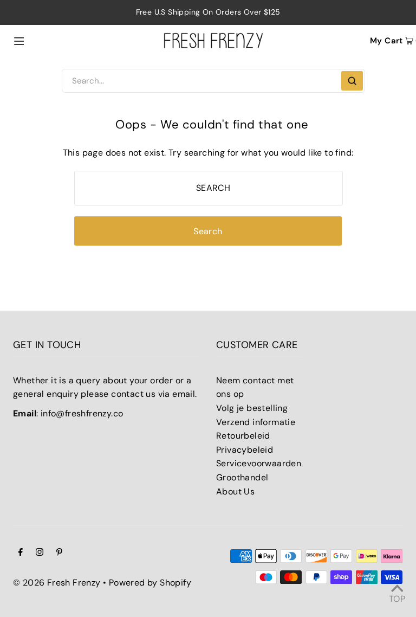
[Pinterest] (59, 553)
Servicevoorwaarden (258, 463)
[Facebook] (20, 553)
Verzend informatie (255, 422)
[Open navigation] (42, 40)
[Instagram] (39, 553)
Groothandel (242, 477)
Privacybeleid (244, 449)
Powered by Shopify (150, 582)
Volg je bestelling (252, 408)
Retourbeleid (243, 435)
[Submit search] (352, 81)
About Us (235, 491)
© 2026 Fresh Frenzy (57, 582)
